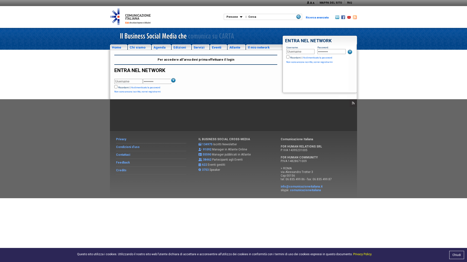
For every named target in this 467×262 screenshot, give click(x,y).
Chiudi (456, 255)
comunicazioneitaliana (305, 190)
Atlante (234, 47)
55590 (207, 154)
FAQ (349, 2)
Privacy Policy (362, 254)
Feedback (123, 162)
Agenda (159, 47)
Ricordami (295, 57)
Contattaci (123, 154)
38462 (207, 159)
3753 (205, 170)
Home (116, 47)
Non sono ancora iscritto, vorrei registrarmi (309, 62)
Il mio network (259, 47)
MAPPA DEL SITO (331, 2)
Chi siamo (137, 47)
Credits (121, 170)
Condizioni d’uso (128, 147)
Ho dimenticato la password (317, 57)
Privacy (121, 139)
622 (204, 164)
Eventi (216, 47)
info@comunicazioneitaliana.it (302, 186)
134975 (207, 144)
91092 (207, 149)
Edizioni (179, 47)
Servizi (199, 47)
